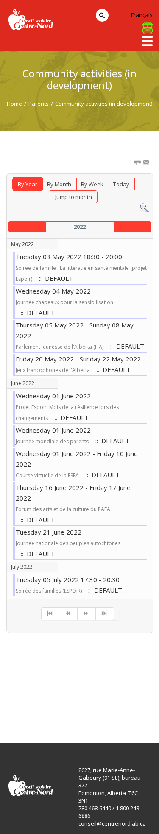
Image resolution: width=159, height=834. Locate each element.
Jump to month (73, 197)
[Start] (50, 613)
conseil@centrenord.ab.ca (112, 823)
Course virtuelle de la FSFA (47, 475)
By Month (59, 184)
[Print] (138, 163)
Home (14, 103)
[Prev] (68, 613)
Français (142, 15)
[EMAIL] (147, 163)
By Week (92, 184)
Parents (38, 103)
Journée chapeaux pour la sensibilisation (64, 302)
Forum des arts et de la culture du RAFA (63, 509)
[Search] (144, 207)
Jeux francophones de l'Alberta (53, 370)
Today (121, 184)
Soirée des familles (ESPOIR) (49, 590)
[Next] (87, 613)
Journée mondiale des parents (52, 441)
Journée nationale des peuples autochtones (68, 543)
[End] (105, 613)
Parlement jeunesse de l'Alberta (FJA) (59, 346)
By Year (27, 184)
